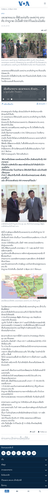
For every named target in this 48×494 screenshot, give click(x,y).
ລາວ (2, 13)
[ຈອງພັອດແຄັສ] (34, 453)
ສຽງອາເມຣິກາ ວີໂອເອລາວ (14, 92)
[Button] (44, 30)
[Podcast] (29, 453)
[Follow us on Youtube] (8, 453)
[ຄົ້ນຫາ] (40, 491)
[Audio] (28, 491)
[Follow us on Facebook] (3, 453)
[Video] (17, 491)
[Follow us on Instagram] (13, 453)
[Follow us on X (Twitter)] (19, 453)
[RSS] (24, 453)
